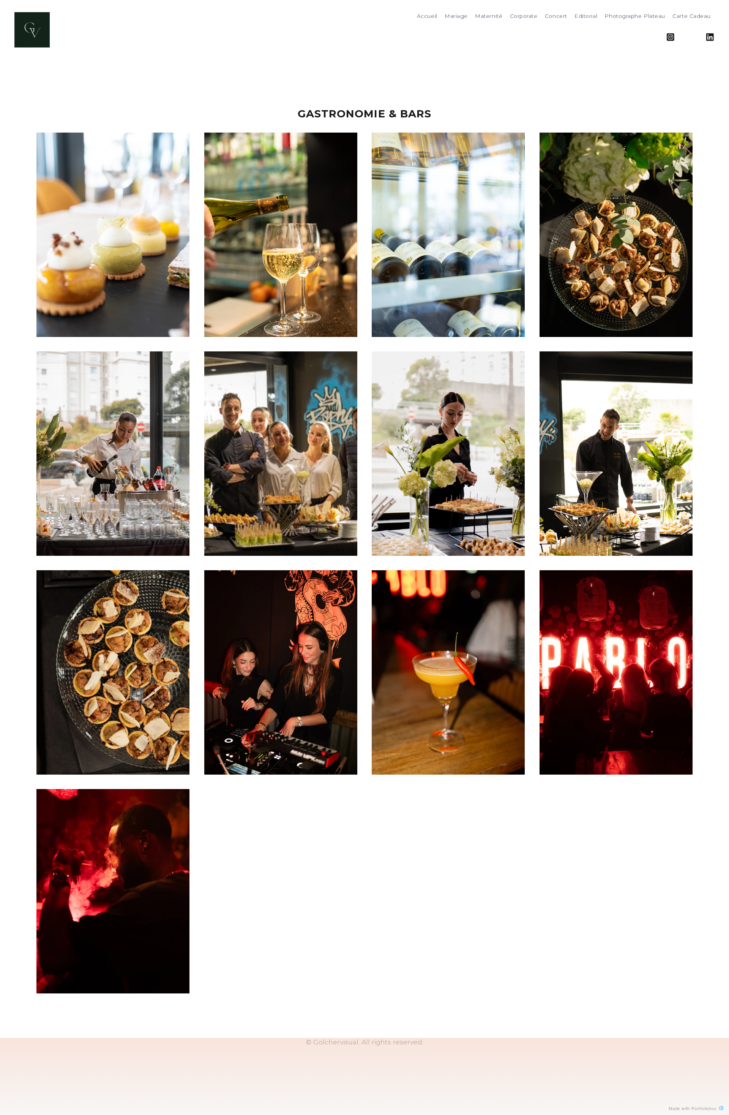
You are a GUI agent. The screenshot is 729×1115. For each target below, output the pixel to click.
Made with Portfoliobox (693, 1108)
